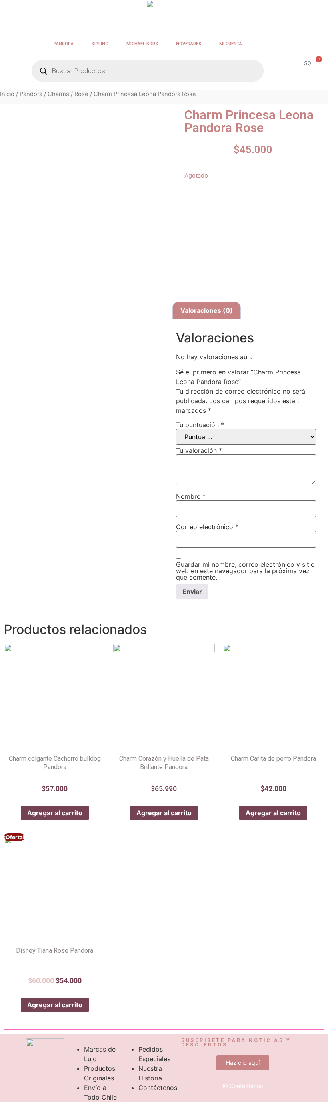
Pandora (64, 43)
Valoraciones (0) (206, 310)
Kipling (100, 43)
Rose (81, 94)
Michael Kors (142, 43)
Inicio (7, 94)
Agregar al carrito (54, 813)
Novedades (188, 43)
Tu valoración (199, 450)
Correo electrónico (207, 527)
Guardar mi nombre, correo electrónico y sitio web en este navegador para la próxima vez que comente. (245, 570)
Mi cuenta (230, 43)
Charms (58, 94)
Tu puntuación (200, 425)
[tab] (206, 310)
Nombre (191, 496)
